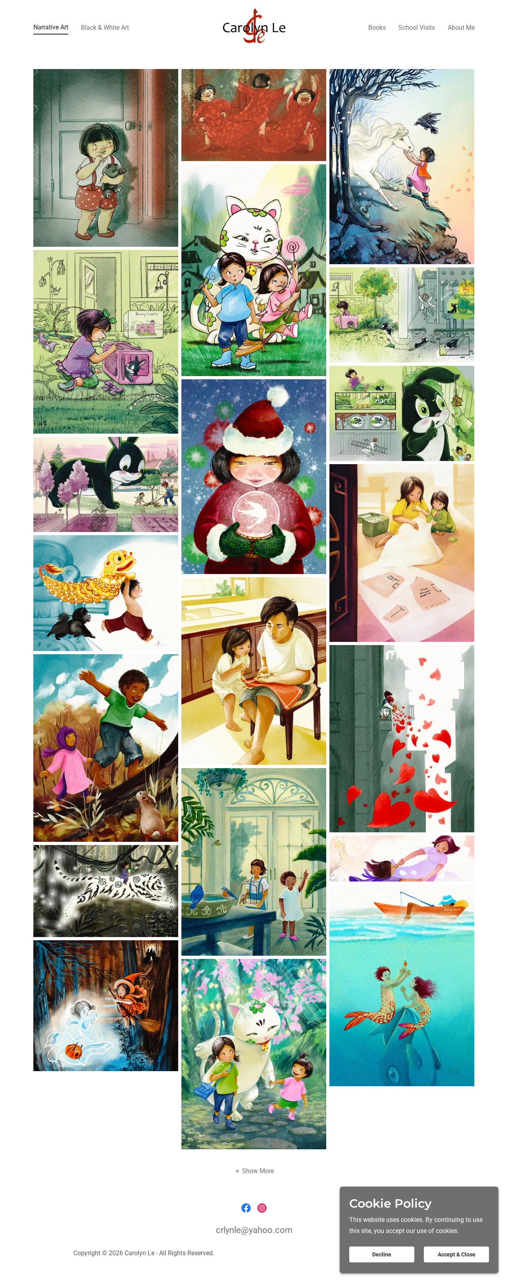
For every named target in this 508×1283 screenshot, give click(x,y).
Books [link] (377, 27)
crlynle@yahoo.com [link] (254, 1230)
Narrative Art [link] (50, 27)
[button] (254, 1171)
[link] (254, 27)
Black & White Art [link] (105, 27)
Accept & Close (456, 1254)
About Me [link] (461, 27)
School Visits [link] (416, 27)
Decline (381, 1254)
